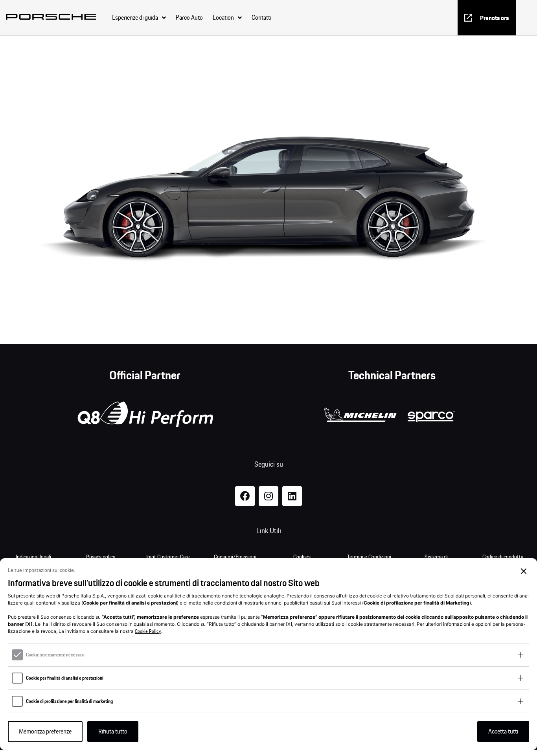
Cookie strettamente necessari (55, 655)
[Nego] (524, 571)
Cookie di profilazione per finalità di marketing (69, 701)
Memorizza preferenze (45, 731)
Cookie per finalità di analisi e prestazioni (64, 678)
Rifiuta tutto (112, 731)
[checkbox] (17, 654)
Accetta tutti (503, 731)
